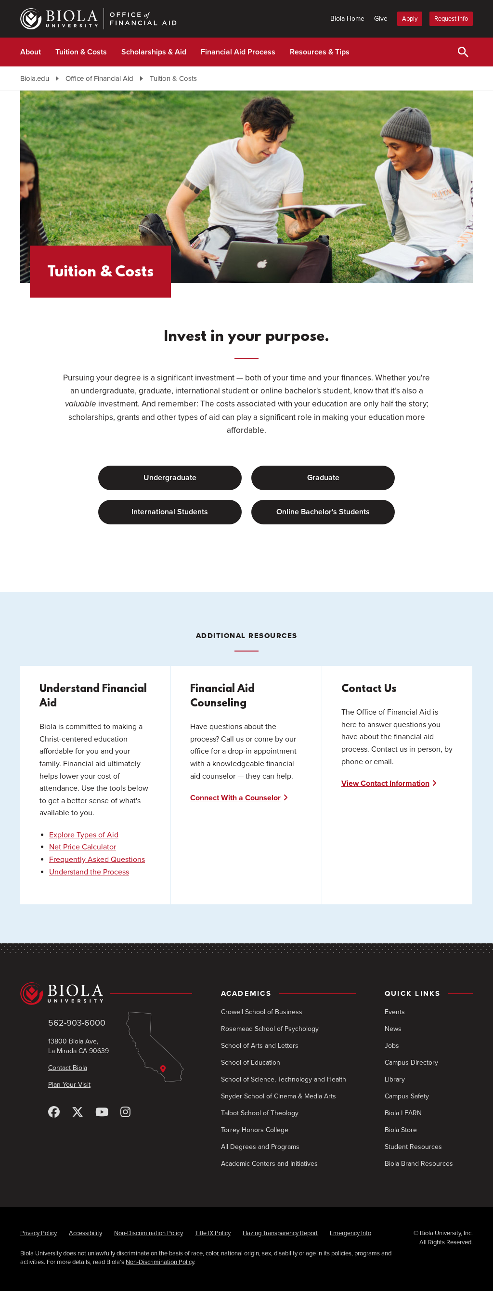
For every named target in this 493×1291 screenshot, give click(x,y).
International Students (169, 512)
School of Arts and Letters (259, 1046)
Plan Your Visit (69, 1085)
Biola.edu (34, 78)
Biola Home (347, 18)
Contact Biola (67, 1068)
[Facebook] (54, 1113)
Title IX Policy (213, 1233)
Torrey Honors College (254, 1130)
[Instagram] (125, 1113)
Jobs (392, 1046)
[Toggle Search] (463, 52)
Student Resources (413, 1147)
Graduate (323, 477)
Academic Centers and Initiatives (269, 1164)
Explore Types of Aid (83, 835)
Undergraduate (169, 477)
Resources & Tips (320, 52)
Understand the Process (89, 872)
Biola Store (401, 1130)
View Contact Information (385, 783)
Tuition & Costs (81, 52)
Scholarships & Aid (153, 52)
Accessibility (85, 1233)
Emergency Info (350, 1233)
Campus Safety (407, 1096)
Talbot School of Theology (259, 1113)
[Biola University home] (106, 993)
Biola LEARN (403, 1113)
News (393, 1029)
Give (381, 18)
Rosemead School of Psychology (270, 1029)
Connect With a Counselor (235, 798)
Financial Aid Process (238, 52)
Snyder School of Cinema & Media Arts (278, 1096)
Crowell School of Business (261, 1012)
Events (395, 1012)
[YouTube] (101, 1113)
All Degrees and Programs (260, 1147)
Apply (409, 19)
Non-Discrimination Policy (148, 1233)
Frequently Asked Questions (97, 859)
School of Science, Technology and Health (283, 1079)
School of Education (250, 1062)
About (30, 52)
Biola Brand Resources (419, 1164)
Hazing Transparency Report (280, 1233)
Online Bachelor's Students (323, 512)
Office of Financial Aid (99, 78)
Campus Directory (411, 1062)
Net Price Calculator (82, 847)
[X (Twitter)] (77, 1113)
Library (395, 1079)
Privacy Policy (38, 1233)
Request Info (451, 19)
